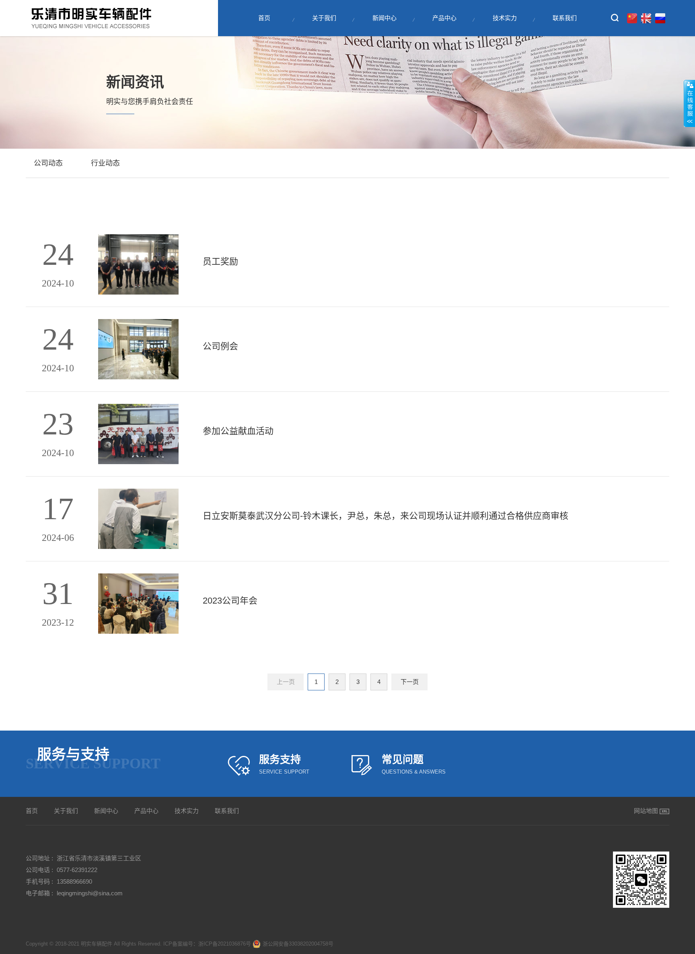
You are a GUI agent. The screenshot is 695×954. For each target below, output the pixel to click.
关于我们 (324, 17)
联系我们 (565, 17)
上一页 (286, 681)
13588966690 (74, 881)
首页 (264, 17)
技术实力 (505, 17)
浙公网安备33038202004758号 (298, 944)
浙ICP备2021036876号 (224, 944)
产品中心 (444, 17)
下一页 (410, 681)
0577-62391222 (77, 869)
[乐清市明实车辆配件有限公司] (94, 18)
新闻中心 (384, 17)
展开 (689, 103)
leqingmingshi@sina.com (90, 893)
